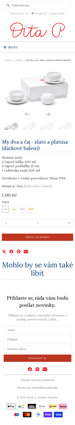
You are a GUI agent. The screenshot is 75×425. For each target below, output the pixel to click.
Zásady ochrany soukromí (37, 380)
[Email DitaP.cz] (44, 369)
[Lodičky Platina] (5, 209)
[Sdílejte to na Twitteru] (4, 251)
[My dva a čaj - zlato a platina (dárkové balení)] (37, 88)
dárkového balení (37, 186)
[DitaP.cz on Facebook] (29, 369)
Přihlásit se (19, 13)
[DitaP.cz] (37, 31)
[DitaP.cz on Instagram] (37, 369)
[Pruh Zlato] (31, 209)
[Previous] (27, 114)
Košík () (40, 13)
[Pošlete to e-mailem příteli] (26, 251)
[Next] (48, 114)
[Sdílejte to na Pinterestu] (18, 251)
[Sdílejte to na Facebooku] (11, 251)
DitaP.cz (31, 397)
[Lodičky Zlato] (14, 209)
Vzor (5, 202)
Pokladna (57, 13)
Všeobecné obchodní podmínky (37, 387)
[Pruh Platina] (22, 209)
